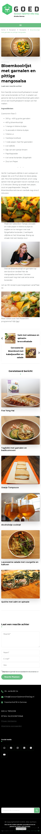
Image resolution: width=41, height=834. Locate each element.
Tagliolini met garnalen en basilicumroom (14, 449)
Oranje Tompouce (10, 487)
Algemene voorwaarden (11, 726)
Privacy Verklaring (9, 721)
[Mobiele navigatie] (20, 25)
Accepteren (21, 829)
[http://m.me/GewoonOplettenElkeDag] (31, 748)
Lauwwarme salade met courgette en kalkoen (19, 563)
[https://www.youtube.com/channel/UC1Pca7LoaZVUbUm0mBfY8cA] (4, 755)
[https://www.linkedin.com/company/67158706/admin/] (24, 748)
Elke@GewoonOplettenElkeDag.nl (19, 697)
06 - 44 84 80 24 (11, 691)
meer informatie (25, 826)
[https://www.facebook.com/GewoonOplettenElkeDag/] (11, 748)
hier (17, 321)
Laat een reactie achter (11, 86)
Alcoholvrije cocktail (11, 525)
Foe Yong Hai (7, 410)
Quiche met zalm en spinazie (15, 602)
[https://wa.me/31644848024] (4, 748)
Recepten (5, 62)
